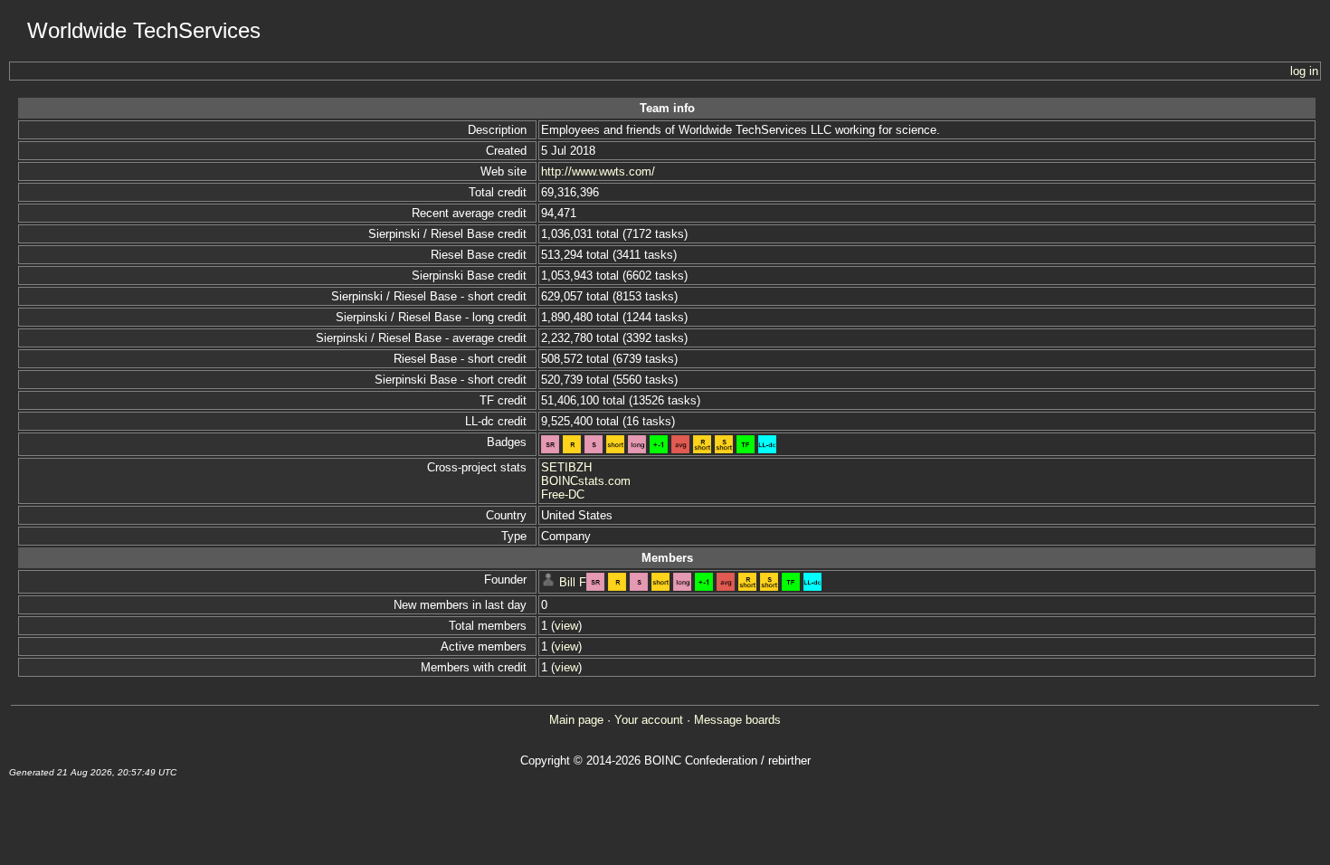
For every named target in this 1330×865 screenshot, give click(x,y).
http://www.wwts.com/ (598, 171)
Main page (576, 720)
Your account (648, 720)
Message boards (737, 720)
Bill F (572, 582)
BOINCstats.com (586, 481)
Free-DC (562, 494)
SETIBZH (566, 467)
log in (1304, 71)
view (566, 625)
